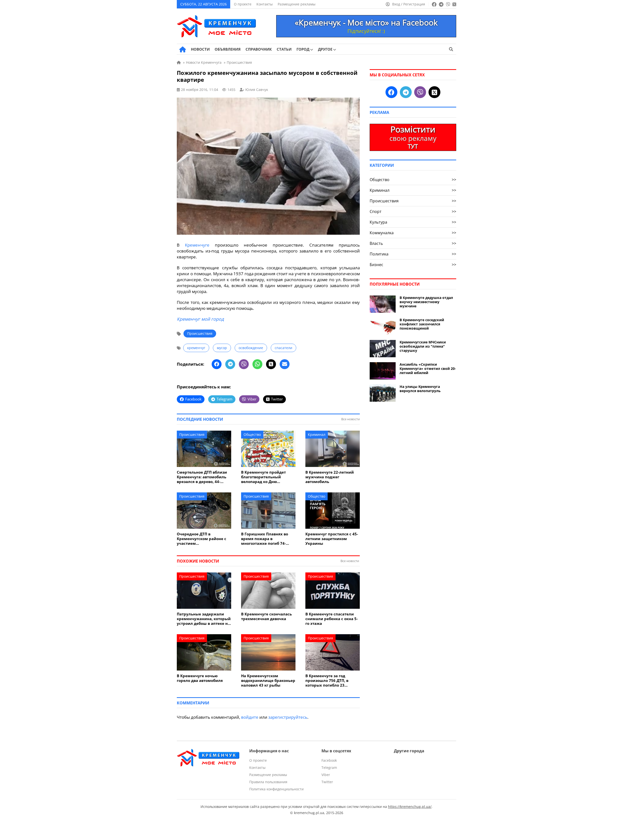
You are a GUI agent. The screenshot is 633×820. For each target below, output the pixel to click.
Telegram (329, 767)
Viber (325, 774)
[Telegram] (230, 364)
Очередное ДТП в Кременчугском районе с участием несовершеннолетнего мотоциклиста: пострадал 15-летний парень (202, 539)
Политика (413, 254)
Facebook (329, 760)
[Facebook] (217, 364)
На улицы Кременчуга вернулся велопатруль (420, 388)
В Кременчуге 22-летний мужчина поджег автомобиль (329, 477)
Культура (413, 222)
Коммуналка (413, 232)
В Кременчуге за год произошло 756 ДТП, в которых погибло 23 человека (326, 680)
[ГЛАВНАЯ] (182, 49)
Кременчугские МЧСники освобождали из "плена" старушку (423, 346)
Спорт (413, 211)
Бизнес (413, 264)
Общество (252, 434)
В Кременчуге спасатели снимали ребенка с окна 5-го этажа (331, 619)
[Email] (285, 364)
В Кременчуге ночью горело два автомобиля (200, 678)
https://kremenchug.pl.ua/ (409, 806)
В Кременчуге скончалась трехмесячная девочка (266, 616)
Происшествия (199, 333)
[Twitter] (271, 364)
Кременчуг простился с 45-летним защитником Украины (331, 539)
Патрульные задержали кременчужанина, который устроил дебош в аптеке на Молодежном (204, 619)
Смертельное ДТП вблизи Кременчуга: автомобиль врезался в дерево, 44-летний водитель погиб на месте (203, 477)
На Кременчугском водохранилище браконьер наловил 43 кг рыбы (268, 680)
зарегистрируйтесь (287, 717)
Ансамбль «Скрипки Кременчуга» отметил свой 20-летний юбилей (428, 368)
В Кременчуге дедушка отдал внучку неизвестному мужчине (426, 301)
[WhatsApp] (257, 364)
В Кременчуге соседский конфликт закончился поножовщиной (422, 324)
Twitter (327, 781)
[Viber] (244, 364)
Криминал (316, 434)
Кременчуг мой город (200, 319)
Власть (413, 243)
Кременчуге (197, 245)
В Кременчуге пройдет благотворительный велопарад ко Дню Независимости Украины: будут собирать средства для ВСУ (266, 477)
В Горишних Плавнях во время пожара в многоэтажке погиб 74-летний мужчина (264, 539)
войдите (249, 717)
